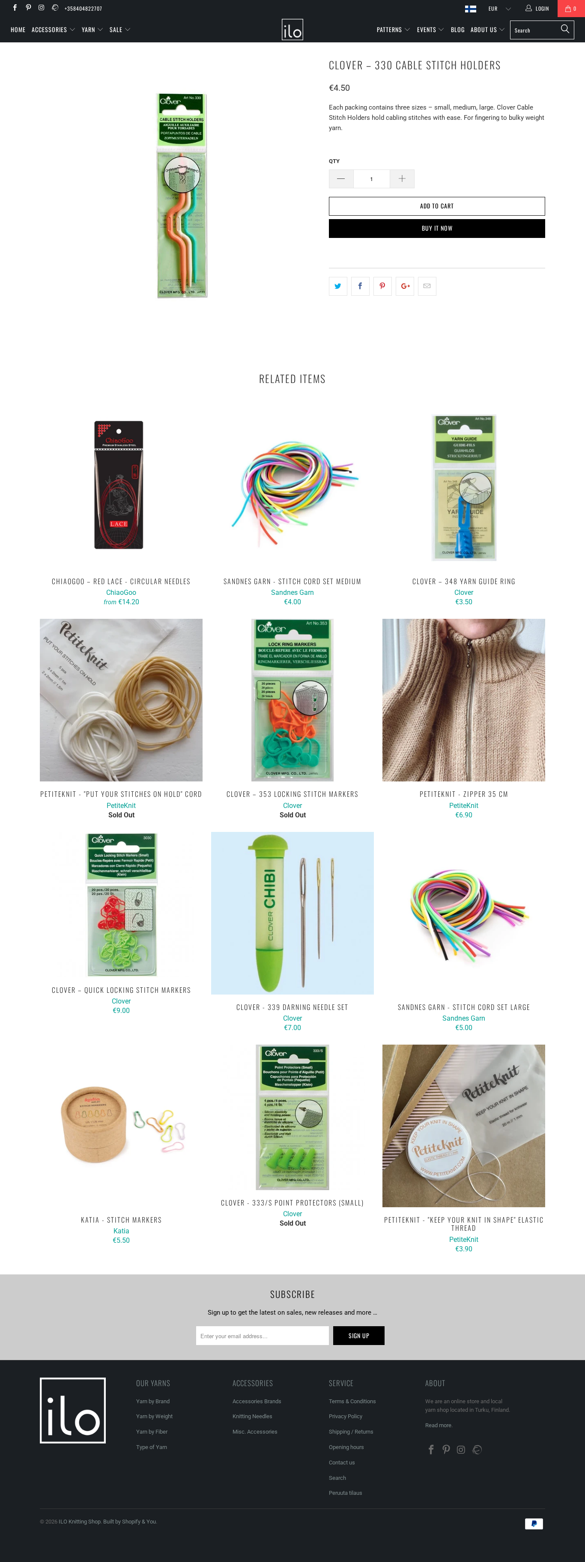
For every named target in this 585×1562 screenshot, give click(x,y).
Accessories (50, 29)
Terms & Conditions (352, 1401)
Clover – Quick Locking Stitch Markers (121, 904)
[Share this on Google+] (405, 286)
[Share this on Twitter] (338, 286)
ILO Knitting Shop (80, 1521)
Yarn (89, 29)
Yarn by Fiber (151, 1431)
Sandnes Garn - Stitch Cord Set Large (463, 913)
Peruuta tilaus (345, 1493)
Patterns (390, 29)
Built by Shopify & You (129, 1521)
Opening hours (346, 1447)
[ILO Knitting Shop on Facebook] (14, 9)
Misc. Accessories (255, 1431)
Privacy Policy (345, 1416)
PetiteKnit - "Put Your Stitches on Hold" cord (121, 700)
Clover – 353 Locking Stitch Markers (292, 700)
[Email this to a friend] (427, 286)
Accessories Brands (257, 1401)
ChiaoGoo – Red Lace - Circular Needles (121, 487)
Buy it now (437, 227)
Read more (438, 1425)
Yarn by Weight (154, 1416)
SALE (117, 29)
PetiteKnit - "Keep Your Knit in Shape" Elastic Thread (463, 1126)
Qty (334, 161)
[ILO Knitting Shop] (293, 29)
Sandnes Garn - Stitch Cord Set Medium (292, 487)
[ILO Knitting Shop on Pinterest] (27, 9)
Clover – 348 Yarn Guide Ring (463, 487)
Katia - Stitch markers (121, 1126)
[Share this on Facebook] (360, 286)
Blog (458, 29)
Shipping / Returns (351, 1431)
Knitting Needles (252, 1416)
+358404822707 (83, 8)
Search (337, 1478)
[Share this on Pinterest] (382, 286)
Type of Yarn (151, 1447)
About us (485, 29)
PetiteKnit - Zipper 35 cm (463, 700)
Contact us (342, 1462)
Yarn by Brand (153, 1401)
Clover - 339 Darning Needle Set (292, 913)
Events (427, 29)
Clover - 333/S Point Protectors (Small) (292, 1117)
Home (18, 29)
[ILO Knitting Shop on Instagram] (41, 9)
